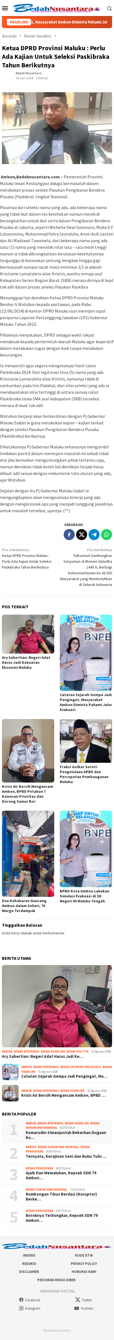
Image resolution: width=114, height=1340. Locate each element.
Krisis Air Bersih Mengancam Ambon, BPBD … (63, 1095)
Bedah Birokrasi (27, 1051)
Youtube (87, 1308)
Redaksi (29, 1263)
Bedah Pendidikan (39, 1168)
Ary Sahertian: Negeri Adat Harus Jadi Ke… (42, 1056)
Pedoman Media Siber (56, 1280)
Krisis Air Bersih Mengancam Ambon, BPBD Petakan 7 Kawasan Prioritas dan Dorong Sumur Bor (27, 794)
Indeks (29, 1255)
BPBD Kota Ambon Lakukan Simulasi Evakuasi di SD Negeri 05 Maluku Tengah (84, 896)
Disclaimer (29, 1271)
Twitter (87, 1300)
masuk (26, 933)
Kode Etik (84, 1255)
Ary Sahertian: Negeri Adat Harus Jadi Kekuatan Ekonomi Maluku (26, 662)
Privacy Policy (84, 1263)
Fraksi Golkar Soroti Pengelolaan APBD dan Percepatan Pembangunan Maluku (84, 774)
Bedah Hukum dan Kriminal (58, 1147)
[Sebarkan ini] (69, 534)
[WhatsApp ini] (106, 534)
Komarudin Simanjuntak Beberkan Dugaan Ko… (66, 1135)
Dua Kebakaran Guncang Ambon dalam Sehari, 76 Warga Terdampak (24, 905)
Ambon (7, 1051)
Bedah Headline (53, 1051)
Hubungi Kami (84, 1271)
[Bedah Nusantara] (57, 7)
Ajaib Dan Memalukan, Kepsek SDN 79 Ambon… (61, 1175)
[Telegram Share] (94, 534)
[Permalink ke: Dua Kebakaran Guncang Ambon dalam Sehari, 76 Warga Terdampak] (28, 854)
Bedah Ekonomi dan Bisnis (80, 1067)
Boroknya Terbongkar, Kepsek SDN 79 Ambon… (62, 1218)
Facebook (32, 1300)
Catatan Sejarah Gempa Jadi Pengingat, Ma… (64, 1076)
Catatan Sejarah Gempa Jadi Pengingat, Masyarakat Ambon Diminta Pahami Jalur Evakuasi (86, 702)
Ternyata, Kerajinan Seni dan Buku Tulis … (66, 1156)
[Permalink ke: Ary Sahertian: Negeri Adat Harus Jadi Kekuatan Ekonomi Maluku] (28, 634)
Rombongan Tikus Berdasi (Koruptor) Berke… (61, 1197)
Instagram (32, 1308)
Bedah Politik (77, 1051)
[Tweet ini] (81, 534)
